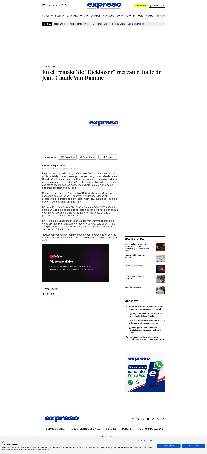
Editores (111, 429)
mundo (149, 16)
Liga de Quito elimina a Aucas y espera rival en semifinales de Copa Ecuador (146, 314)
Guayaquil (108, 16)
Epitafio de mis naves (134, 265)
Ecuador (96, 16)
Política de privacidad (145, 440)
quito (120, 16)
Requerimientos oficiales (85, 429)
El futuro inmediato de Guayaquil (134, 277)
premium (160, 16)
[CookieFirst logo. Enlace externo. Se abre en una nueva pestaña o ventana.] (3, 442)
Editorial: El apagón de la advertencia (128, 24)
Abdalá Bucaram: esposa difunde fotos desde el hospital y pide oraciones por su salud (146, 307)
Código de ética (55, 429)
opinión (84, 16)
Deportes (131, 16)
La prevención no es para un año (135, 256)
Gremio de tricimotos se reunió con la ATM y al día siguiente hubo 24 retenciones (147, 321)
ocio (140, 16)
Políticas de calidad (151, 429)
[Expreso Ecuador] (62, 421)
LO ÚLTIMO (47, 16)
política (59, 16)
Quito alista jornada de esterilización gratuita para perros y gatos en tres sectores (146, 338)
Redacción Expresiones (53, 165)
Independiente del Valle (79, 24)
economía (72, 16)
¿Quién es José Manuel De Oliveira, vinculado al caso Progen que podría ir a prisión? (145, 329)
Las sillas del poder (133, 287)
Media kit (127, 429)
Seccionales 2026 (101, 24)
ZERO (54, 289)
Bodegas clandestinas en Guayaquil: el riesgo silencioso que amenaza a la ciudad (137, 247)
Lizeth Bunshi (60, 24)
